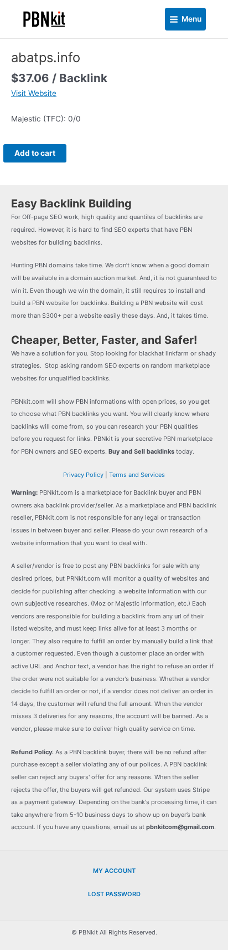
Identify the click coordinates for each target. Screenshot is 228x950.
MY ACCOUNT (114, 871)
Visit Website (33, 93)
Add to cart (34, 153)
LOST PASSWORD (114, 894)
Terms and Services (137, 475)
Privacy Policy (83, 475)
